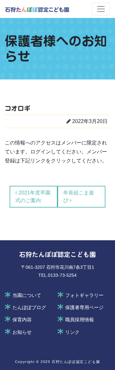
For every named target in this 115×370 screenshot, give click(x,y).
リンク (72, 332)
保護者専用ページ (84, 307)
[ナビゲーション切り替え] (101, 9)
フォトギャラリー (84, 295)
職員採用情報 (79, 319)
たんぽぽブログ (29, 307)
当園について (26, 295)
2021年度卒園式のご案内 (32, 196)
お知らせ (22, 332)
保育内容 (22, 319)
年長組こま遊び (78, 196)
